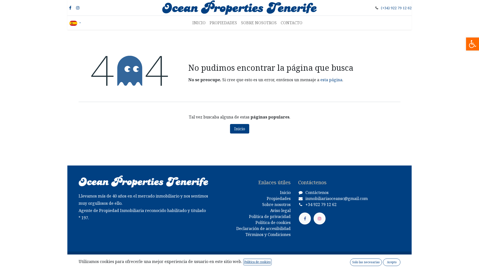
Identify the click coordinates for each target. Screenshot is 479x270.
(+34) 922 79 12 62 (396, 8)
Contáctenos (317, 192)
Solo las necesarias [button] (366, 262)
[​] (305, 218)
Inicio (239, 129)
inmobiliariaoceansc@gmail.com (336, 198)
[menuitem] (199, 23)
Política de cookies (273, 222)
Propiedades (279, 198)
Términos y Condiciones (268, 234)
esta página (331, 79)
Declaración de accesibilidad (263, 228)
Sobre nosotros (276, 204)
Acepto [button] (392, 262)
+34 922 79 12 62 (321, 204)
